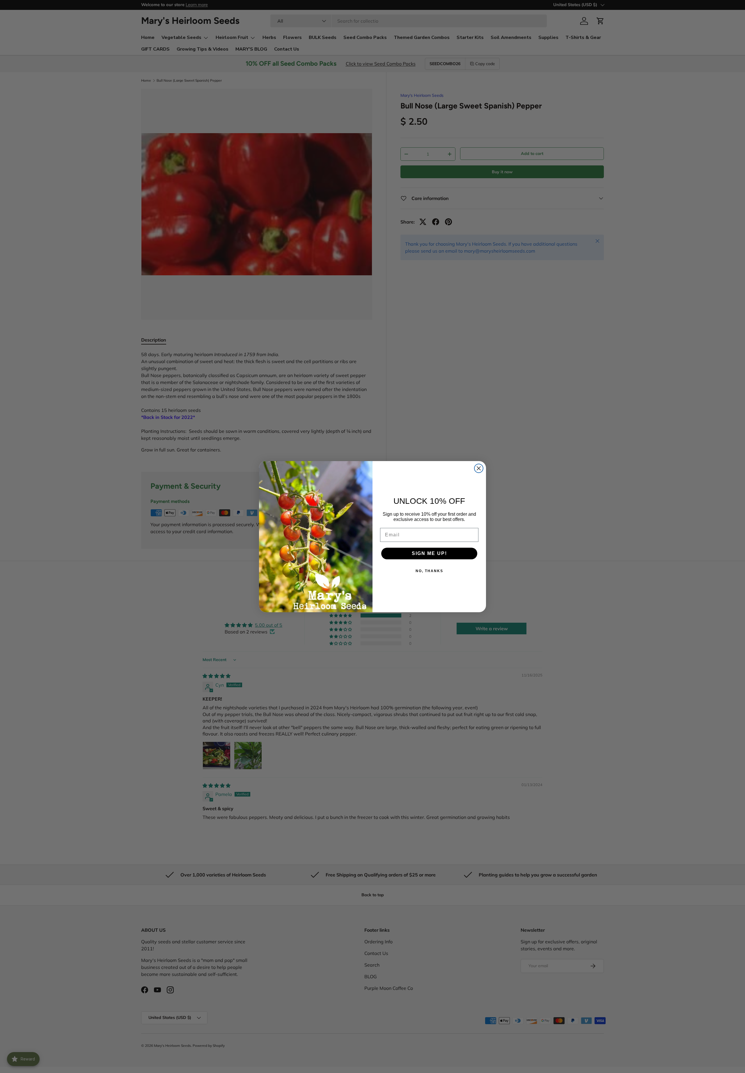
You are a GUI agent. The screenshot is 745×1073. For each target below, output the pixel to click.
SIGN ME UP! (429, 553)
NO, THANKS (429, 571)
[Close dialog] (478, 468)
